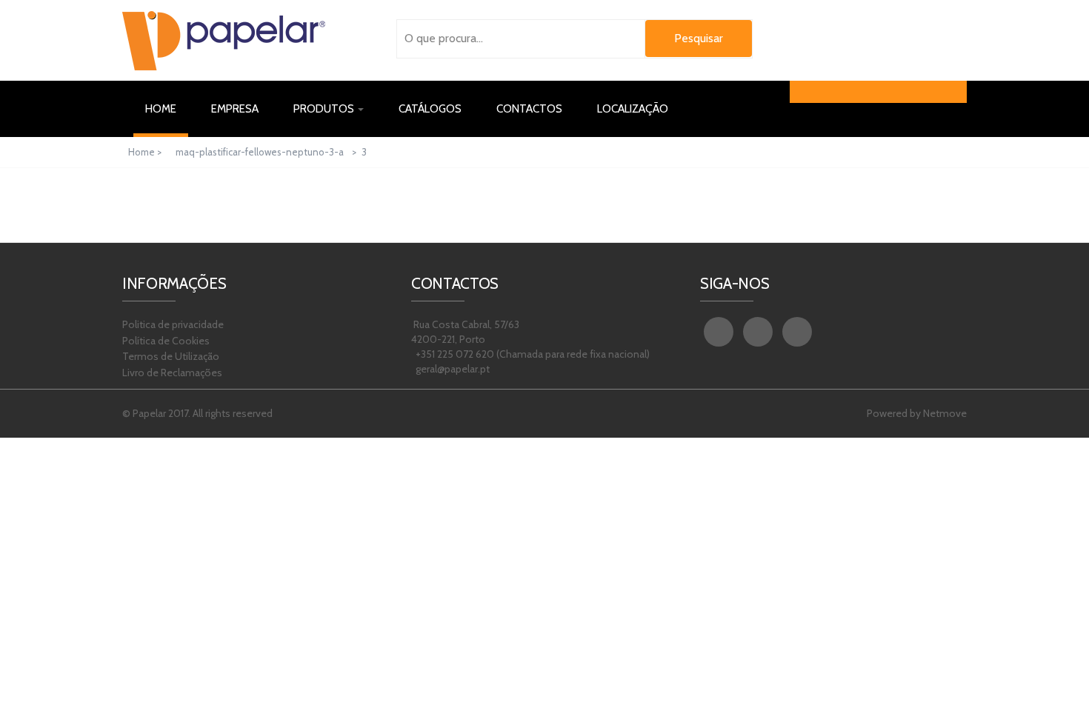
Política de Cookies (166, 340)
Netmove (945, 413)
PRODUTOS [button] (324, 109)
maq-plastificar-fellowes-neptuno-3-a (260, 152)
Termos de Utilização (170, 356)
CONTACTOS (529, 109)
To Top (1044, 675)
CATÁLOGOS (430, 109)
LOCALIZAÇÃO (632, 109)
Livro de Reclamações (172, 372)
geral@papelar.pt (451, 368)
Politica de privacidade (173, 324)
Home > (146, 152)
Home (166, 108)
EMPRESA (235, 109)
